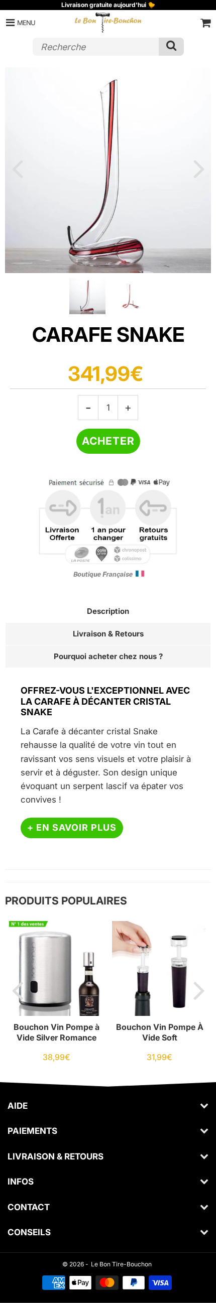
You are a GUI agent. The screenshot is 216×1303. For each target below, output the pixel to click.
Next (199, 168)
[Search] (171, 47)
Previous (17, 168)
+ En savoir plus (72, 827)
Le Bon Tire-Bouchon (121, 1264)
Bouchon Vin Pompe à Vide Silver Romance (56, 1032)
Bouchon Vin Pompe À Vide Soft (159, 1032)
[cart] (205, 23)
